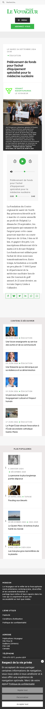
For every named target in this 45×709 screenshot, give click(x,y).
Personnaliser (22, 697)
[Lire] (22, 161)
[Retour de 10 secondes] (15, 161)
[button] (22, 20)
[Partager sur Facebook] (8, 295)
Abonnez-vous (22, 26)
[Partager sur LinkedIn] (25, 295)
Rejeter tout (23, 690)
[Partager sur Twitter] (19, 295)
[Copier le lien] (31, 295)
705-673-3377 (8, 657)
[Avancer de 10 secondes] (30, 161)
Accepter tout (22, 704)
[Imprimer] (36, 295)
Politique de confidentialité (21, 684)
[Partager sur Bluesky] (13, 295)
